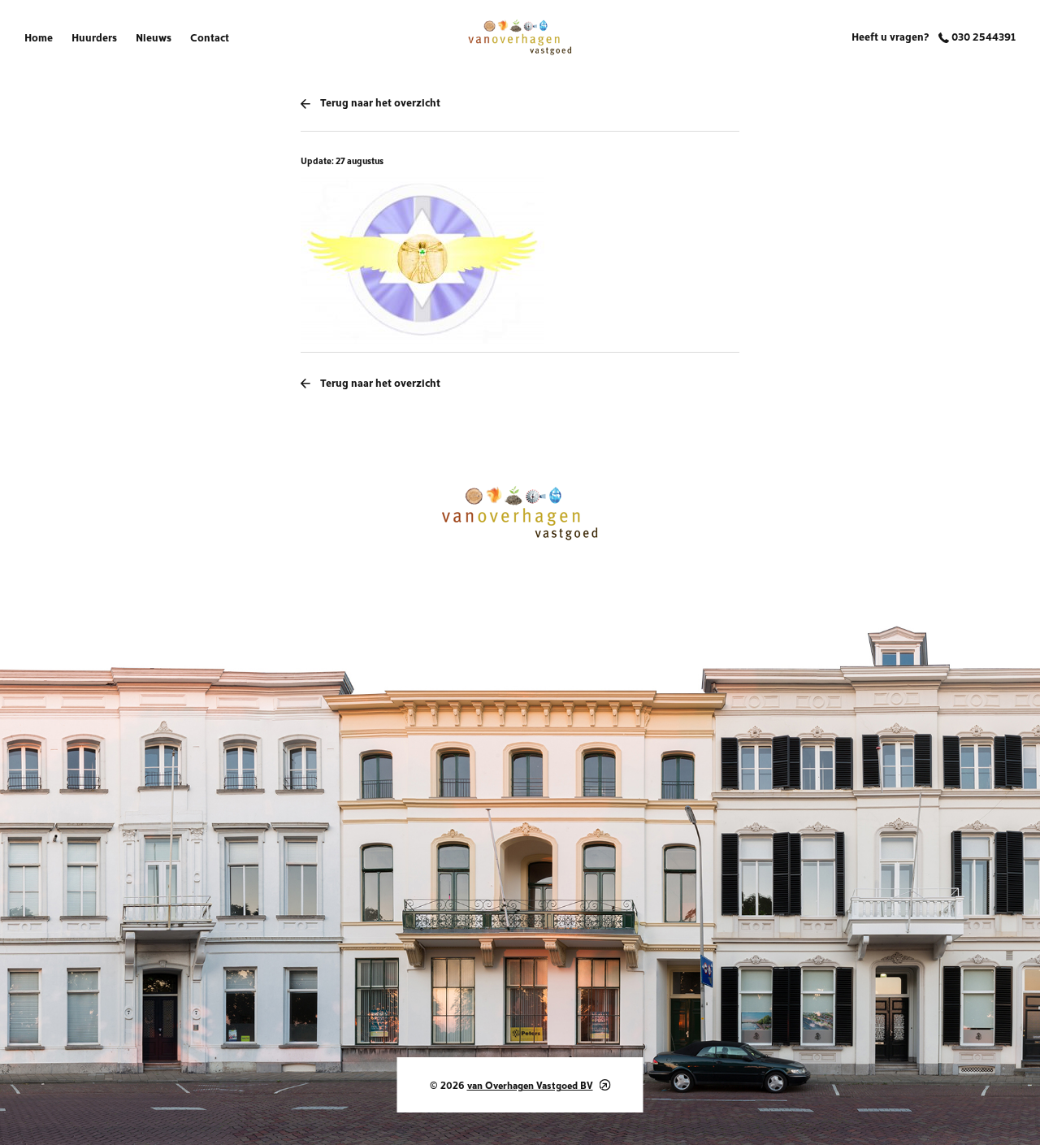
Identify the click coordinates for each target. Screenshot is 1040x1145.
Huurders (94, 36)
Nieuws (153, 36)
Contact (209, 36)
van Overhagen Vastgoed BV (530, 1084)
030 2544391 (982, 35)
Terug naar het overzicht (380, 101)
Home (38, 36)
